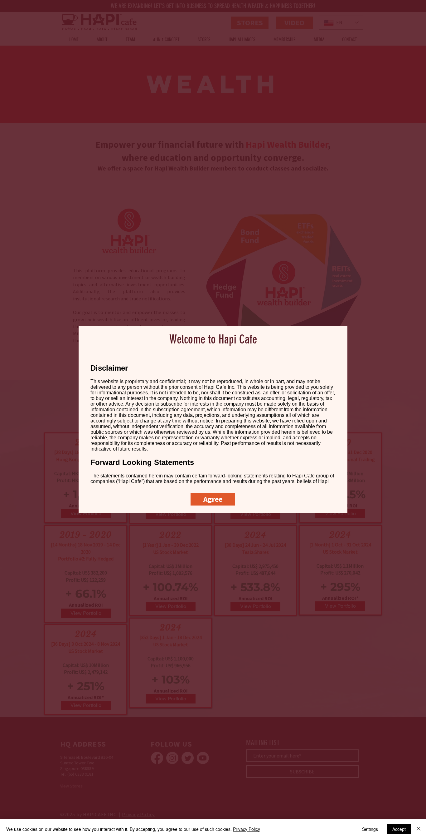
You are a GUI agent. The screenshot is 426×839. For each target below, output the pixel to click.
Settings (370, 829)
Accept (399, 829)
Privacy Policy (246, 829)
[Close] (418, 829)
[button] (213, 499)
